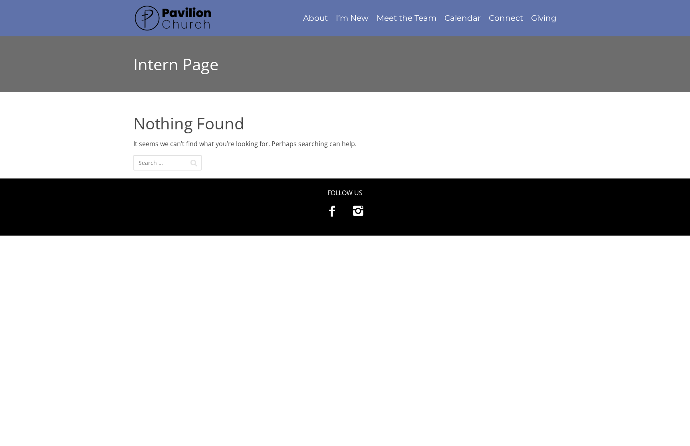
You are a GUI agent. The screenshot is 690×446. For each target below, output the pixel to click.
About (315, 18)
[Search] (194, 163)
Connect (506, 18)
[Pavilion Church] (182, 18)
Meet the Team (406, 18)
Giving (544, 18)
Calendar (462, 18)
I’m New (352, 18)
